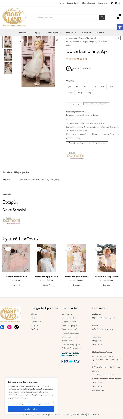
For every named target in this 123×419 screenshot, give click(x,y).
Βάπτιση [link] (82, 38)
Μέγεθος (70, 80)
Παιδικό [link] (34, 329)
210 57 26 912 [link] (97, 344)
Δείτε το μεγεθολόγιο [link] (82, 68)
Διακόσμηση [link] (36, 321)
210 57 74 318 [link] (97, 340)
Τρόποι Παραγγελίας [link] (70, 332)
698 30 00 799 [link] (98, 390)
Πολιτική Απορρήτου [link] (71, 344)
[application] (28, 32)
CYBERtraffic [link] (94, 414)
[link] (120, 27)
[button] (57, 40)
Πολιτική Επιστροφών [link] (71, 348)
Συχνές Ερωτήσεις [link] (69, 336)
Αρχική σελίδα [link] (71, 38)
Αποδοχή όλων (31, 409)
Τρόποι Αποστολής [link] (70, 329)
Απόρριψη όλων (41, 404)
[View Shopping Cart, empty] (118, 17)
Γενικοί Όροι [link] (67, 340)
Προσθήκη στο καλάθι (96, 104)
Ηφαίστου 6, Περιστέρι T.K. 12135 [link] (106, 317)
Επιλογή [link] (16, 285)
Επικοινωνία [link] (67, 313)
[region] (31, 396)
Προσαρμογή (18, 404)
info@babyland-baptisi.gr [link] (103, 329)
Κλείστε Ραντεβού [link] (69, 317)
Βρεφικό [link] (34, 325)
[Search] (102, 17)
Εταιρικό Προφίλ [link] (69, 321)
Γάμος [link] (33, 317)
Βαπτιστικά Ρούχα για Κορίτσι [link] (84, 41)
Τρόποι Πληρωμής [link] (69, 325)
